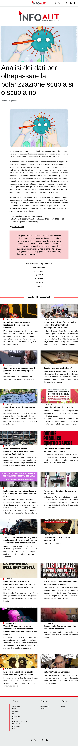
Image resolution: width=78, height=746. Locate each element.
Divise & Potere (50, 488)
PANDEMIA (39, 282)
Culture (63, 706)
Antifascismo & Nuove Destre (19, 721)
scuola (39, 286)
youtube (32, 254)
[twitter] (67, 3)
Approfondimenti (44, 706)
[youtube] (70, 3)
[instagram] (59, 3)
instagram (21, 254)
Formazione (40, 267)
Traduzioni (15, 729)
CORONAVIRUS (39, 278)
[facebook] (63, 3)
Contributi (14, 713)
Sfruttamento (15, 711)
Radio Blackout (18, 227)
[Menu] (3, 3)
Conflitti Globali (10, 446)
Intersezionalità (10, 623)
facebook (56, 251)
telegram (56, 249)
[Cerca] (74, 3)
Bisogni (14, 708)
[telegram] (55, 3)
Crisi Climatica (16, 726)
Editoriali (48, 365)
